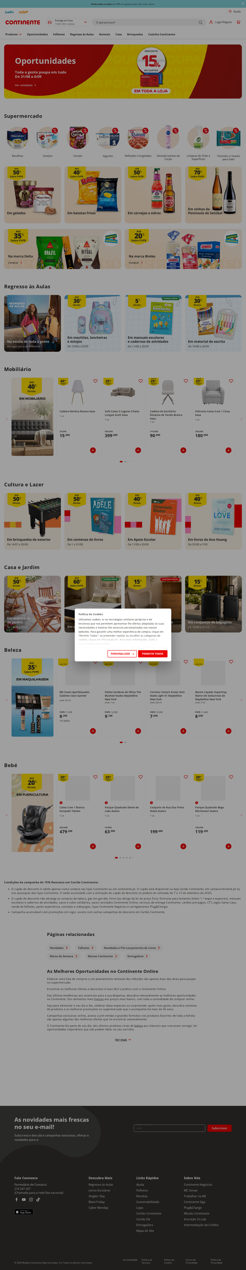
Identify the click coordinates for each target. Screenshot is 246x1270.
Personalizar (120, 653)
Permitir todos (152, 653)
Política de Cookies (98, 643)
